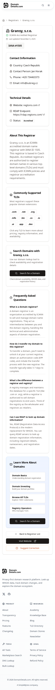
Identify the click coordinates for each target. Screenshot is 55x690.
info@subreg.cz (29, 83)
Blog (32, 620)
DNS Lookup (8, 660)
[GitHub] (9, 594)
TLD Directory (36, 625)
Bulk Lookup (8, 666)
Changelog (7, 631)
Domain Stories (37, 631)
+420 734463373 (30, 77)
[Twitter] (3, 594)
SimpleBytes (23, 685)
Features (6, 625)
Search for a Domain (30, 273)
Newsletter (35, 636)
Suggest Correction (29, 548)
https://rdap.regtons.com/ (27, 114)
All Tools (6, 650)
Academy (34, 610)
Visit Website (25, 541)
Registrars (14, 20)
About (5, 610)
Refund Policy (36, 660)
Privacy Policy (36, 655)
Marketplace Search (12, 655)
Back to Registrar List (30, 534)
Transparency (9, 615)
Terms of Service (38, 650)
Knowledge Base (38, 615)
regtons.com (30, 105)
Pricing (5, 620)
